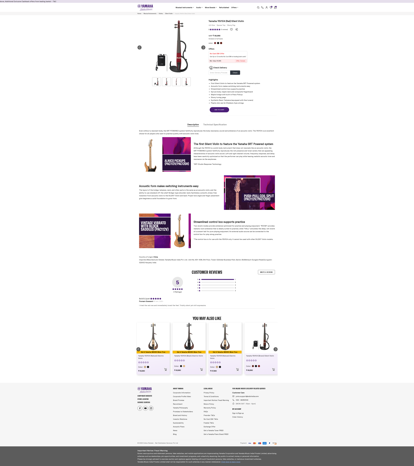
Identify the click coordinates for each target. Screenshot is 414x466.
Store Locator (143, 399)
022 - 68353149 (242, 400)
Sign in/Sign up (238, 413)
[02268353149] (262, 7)
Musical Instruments (184, 7)
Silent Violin (169, 13)
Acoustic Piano (178, 427)
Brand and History (180, 415)
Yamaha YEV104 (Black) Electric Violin (188, 356)
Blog (174, 434)
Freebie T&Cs (209, 423)
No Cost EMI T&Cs (211, 419)
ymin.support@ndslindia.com (247, 396)
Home (139, 13)
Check (235, 73)
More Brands (210, 7)
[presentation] (139, 47)
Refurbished (224, 7)
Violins (161, 13)
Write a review (266, 272)
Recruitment (177, 404)
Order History (237, 417)
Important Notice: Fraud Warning (216, 400)
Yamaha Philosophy (180, 408)
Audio (198, 7)
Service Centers (143, 402)
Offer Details (240, 61)
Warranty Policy (210, 408)
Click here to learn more (230, 462)
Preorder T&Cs (209, 415)
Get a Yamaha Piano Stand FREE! (216, 434)
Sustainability (178, 423)
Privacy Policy (209, 393)
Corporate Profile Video (182, 396)
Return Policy (209, 404)
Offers (234, 7)
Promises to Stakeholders (183, 412)
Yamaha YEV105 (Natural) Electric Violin (222, 357)
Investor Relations (180, 419)
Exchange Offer (209, 427)
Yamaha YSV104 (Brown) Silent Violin (260, 356)
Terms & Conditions (211, 396)
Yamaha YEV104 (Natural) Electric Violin (151, 357)
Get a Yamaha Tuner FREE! (214, 430)
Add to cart (219, 109)
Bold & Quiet (144, 299)
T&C (30, 1)
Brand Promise (178, 400)
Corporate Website (144, 396)
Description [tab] (193, 124)
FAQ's (206, 412)
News (175, 430)
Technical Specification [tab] (215, 124)
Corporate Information (181, 393)
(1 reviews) (224, 29)
